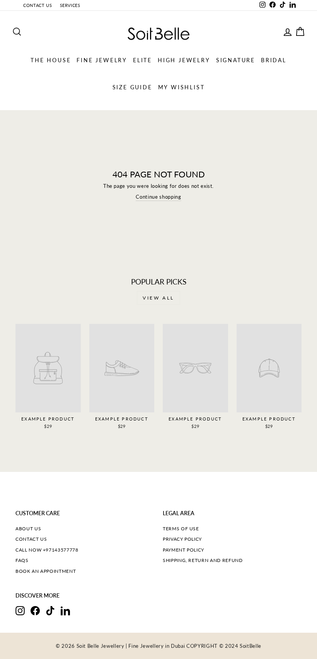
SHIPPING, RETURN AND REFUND (203, 560)
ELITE (142, 60)
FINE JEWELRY (102, 60)
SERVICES (70, 5)
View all (158, 298)
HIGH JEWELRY (184, 60)
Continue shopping (158, 197)
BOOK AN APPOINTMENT (45, 571)
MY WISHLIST (181, 87)
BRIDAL (273, 60)
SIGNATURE (235, 60)
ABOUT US (28, 528)
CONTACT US (37, 5)
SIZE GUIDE (132, 87)
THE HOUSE (51, 60)
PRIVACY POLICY (182, 539)
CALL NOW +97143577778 (46, 550)
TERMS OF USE (181, 528)
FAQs (22, 560)
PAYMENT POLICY (183, 550)
